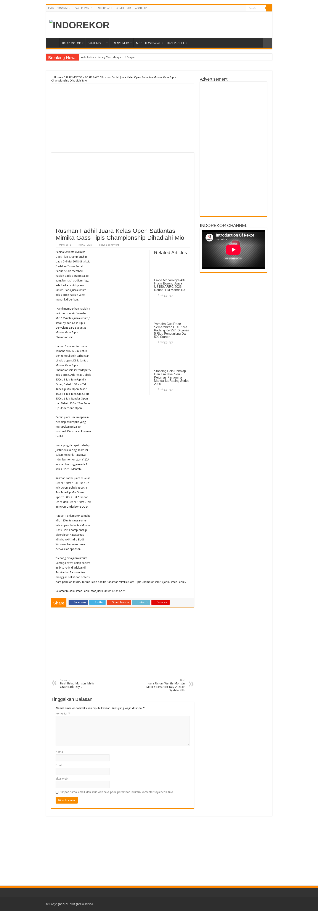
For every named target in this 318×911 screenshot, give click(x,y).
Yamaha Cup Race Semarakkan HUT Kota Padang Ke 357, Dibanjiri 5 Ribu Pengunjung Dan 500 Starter (171, 330)
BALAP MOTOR (71, 43)
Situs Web (62, 778)
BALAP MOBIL (96, 43)
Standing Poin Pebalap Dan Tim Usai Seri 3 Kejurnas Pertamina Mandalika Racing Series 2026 (171, 377)
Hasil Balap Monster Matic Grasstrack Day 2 (77, 684)
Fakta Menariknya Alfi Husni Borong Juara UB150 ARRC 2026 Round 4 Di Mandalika (170, 285)
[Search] (269, 8)
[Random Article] (267, 43)
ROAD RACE (92, 77)
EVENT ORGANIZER (59, 8)
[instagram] (243, 8)
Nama (59, 751)
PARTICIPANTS (83, 8)
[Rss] (230, 8)
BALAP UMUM (120, 43)
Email (59, 765)
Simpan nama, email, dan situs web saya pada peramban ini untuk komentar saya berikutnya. (117, 792)
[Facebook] (234, 8)
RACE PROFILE (176, 43)
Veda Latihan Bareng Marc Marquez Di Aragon (107, 57)
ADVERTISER (123, 8)
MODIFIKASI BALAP (148, 43)
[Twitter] (239, 8)
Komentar (63, 713)
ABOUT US (141, 8)
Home (53, 42)
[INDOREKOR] (79, 24)
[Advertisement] (122, 118)
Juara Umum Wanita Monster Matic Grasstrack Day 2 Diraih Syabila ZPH (165, 685)
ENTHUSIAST (104, 8)
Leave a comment (109, 244)
